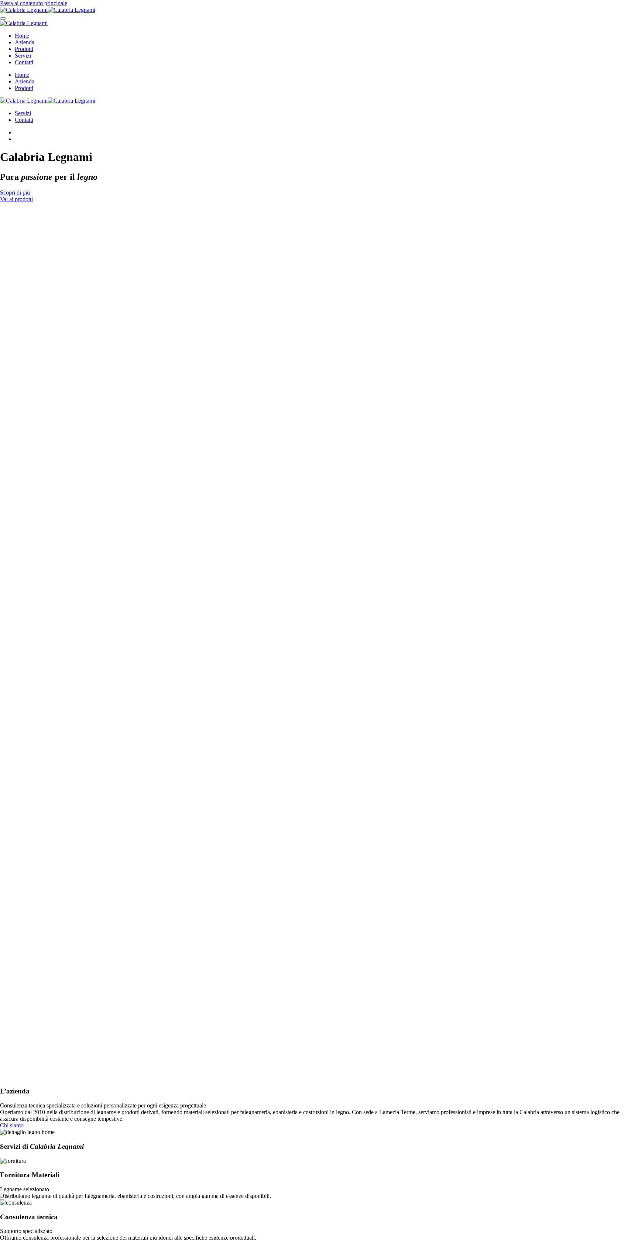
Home (22, 35)
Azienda (24, 42)
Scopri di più (15, 192)
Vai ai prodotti (16, 199)
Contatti (24, 62)
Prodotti (24, 49)
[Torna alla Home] (47, 10)
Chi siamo (12, 1125)
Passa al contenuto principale (33, 3)
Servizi (23, 55)
